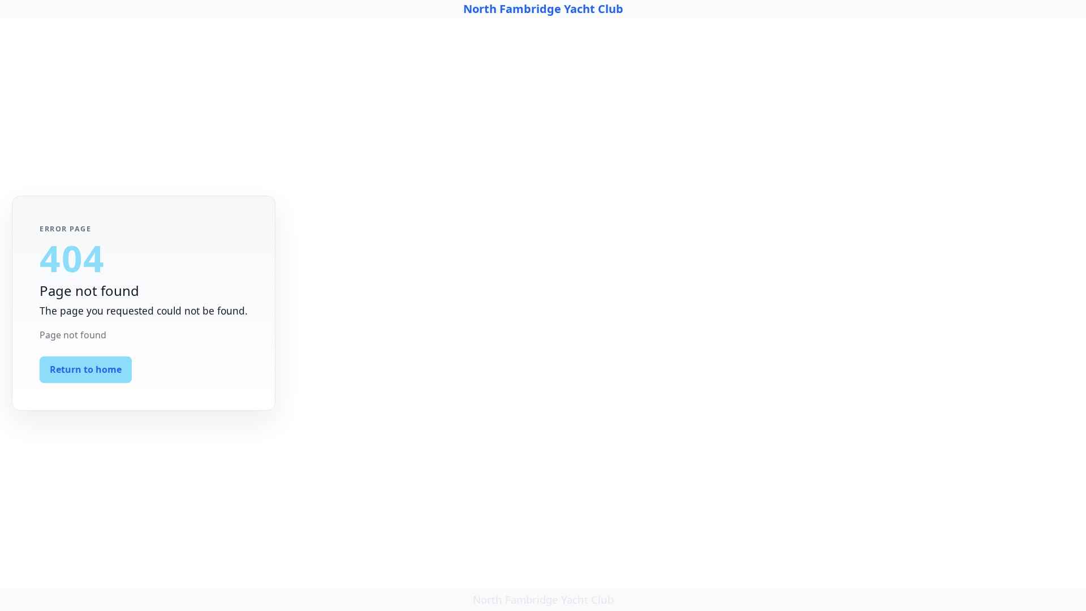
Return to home (86, 369)
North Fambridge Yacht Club (543, 8)
